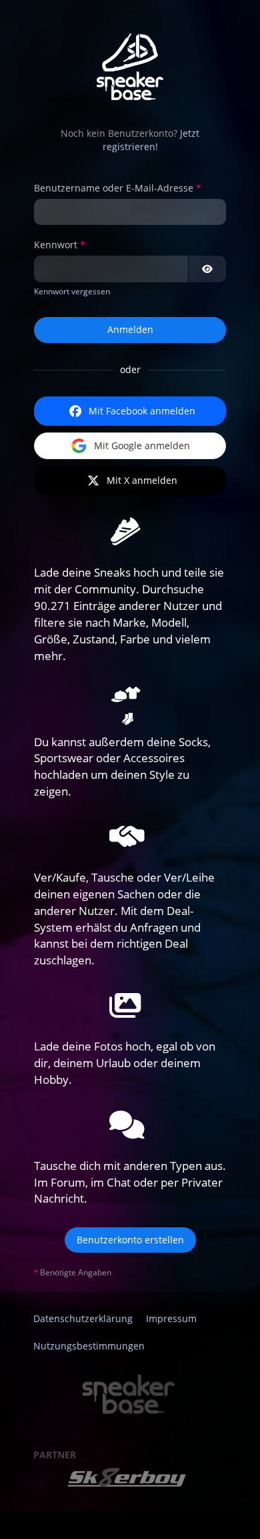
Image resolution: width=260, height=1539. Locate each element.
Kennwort (55, 244)
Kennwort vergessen (72, 291)
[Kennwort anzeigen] (207, 269)
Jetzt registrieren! (151, 140)
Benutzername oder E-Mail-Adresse (113, 188)
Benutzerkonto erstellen (130, 1239)
